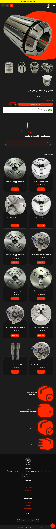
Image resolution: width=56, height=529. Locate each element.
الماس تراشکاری (28, 487)
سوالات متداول (28, 508)
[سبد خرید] (3, 5)
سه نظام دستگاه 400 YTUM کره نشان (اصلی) (41, 291)
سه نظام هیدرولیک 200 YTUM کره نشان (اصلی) (15, 327)
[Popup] (7, 5)
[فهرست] (54, 5)
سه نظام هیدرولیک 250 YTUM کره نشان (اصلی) (41, 254)
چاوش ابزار (20, 527)
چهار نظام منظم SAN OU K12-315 (41, 327)
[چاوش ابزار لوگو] (28, 461)
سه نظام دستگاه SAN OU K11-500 (41, 181)
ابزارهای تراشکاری (46, 89)
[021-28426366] (31, 474)
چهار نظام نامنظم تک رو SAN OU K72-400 (15, 218)
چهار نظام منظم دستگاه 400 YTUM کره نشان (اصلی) (15, 255)
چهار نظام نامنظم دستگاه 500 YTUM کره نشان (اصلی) (15, 291)
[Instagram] (37, 520)
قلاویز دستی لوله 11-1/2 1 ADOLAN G (15, 364)
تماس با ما (28, 502)
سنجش (4, 93)
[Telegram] (18, 520)
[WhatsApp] (34, 520)
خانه (52, 89)
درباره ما (28, 505)
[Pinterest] (31, 520)
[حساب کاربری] (11, 5)
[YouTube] (24, 520)
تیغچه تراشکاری (28, 493)
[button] (5, 13)
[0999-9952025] (31, 477)
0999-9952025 (26, 477)
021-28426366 (26, 474)
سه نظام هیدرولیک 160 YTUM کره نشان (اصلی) (41, 364)
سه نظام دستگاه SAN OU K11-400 (41, 218)
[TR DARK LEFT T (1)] (48, 5)
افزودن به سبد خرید (35, 104)
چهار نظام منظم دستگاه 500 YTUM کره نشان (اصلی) (15, 182)
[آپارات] (21, 520)
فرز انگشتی (28, 490)
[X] (28, 520)
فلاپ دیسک (28, 484)
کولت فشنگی (39, 89)
